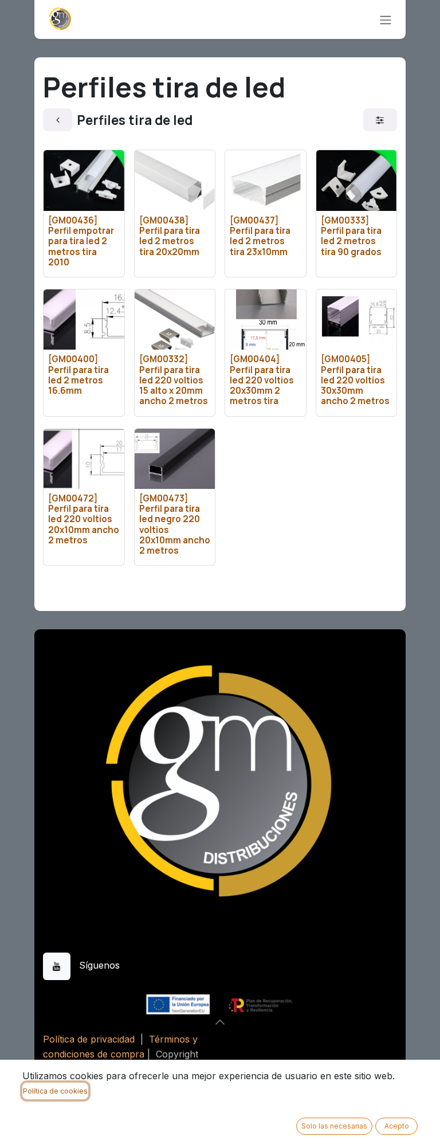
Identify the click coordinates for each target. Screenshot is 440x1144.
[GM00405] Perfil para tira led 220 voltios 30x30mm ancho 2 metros (355, 380)
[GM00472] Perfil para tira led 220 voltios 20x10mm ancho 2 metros (83, 519)
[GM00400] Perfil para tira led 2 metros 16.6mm (78, 375)
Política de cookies (55, 1091)
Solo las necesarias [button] (334, 1126)
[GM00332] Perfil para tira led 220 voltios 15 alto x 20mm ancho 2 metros (173, 380)
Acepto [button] (396, 1126)
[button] (220, 1022)
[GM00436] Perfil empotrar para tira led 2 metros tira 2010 (81, 241)
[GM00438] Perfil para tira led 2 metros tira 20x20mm (169, 236)
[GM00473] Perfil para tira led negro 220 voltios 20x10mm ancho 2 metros (174, 524)
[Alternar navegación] (385, 19)
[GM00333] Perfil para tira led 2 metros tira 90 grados (351, 236)
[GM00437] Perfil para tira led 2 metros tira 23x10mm (260, 236)
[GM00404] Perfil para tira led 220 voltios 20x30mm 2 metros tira (262, 380)
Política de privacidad (89, 1039)
